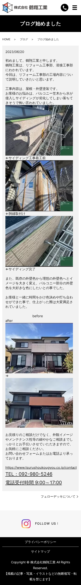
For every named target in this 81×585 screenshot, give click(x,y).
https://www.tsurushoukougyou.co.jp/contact (41, 467)
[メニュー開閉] (74, 7)
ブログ (24, 39)
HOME (6, 39)
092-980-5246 (35, 474)
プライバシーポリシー (40, 542)
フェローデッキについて (58, 496)
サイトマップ (40, 551)
